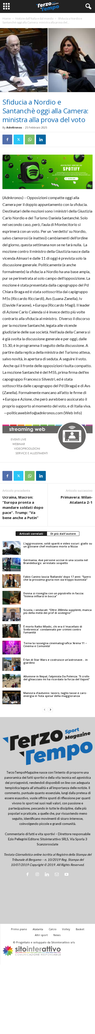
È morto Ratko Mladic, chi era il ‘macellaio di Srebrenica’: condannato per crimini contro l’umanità (52, 629)
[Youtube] (67, 875)
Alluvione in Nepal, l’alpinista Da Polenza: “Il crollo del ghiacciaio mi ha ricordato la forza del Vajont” (56, 677)
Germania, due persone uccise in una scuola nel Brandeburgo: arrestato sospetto (55, 561)
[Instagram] (38, 875)
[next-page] (50, 709)
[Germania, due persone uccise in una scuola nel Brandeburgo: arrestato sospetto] (11, 564)
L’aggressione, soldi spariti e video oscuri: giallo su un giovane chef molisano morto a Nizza (57, 545)
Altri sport (41, 935)
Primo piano (19, 929)
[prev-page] (44, 709)
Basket (80, 929)
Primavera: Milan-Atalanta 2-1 (77, 500)
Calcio (53, 929)
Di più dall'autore (63, 533)
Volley (66, 929)
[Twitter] (18, 139)
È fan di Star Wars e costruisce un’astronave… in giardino (55, 661)
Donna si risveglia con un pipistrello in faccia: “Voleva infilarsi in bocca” (53, 594)
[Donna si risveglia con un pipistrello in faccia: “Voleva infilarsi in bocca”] (11, 598)
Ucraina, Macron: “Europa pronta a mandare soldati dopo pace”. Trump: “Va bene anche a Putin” (22, 507)
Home (6, 18)
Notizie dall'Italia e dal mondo (34, 18)
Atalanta (38, 929)
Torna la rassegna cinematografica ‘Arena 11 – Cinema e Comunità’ (55, 644)
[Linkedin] (41, 139)
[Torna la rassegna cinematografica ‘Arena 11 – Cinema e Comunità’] (11, 647)
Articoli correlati (31, 533)
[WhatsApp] (30, 139)
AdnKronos (14, 127)
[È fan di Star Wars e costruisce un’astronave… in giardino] (11, 664)
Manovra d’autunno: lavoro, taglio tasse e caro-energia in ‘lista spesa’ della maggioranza (55, 694)
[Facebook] (7, 139)
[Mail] (58, 875)
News (56, 935)
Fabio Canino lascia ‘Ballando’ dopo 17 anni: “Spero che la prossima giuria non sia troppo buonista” (57, 578)
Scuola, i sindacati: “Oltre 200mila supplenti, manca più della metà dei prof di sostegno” (57, 611)
